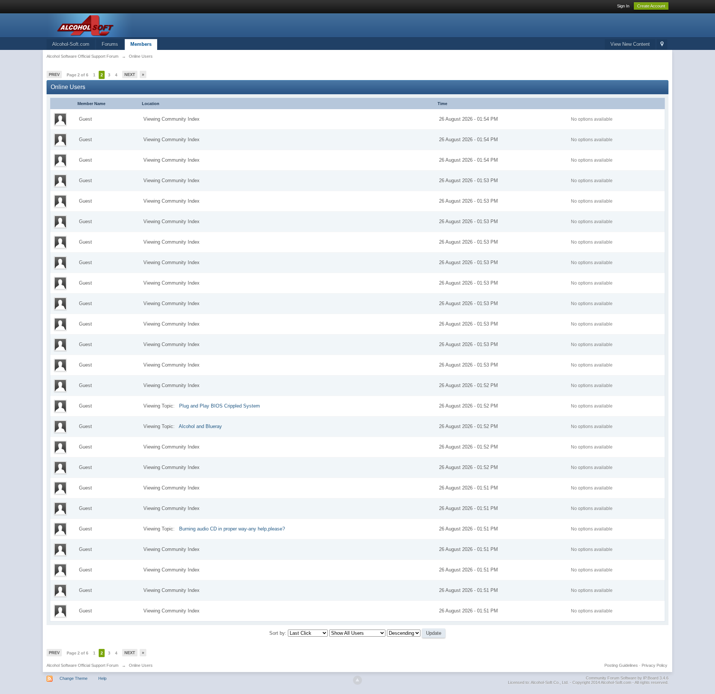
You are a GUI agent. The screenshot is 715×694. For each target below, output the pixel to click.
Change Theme (74, 678)
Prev (54, 74)
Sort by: (278, 633)
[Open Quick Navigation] (662, 44)
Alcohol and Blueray (200, 426)
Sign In (623, 6)
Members (141, 44)
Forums (110, 44)
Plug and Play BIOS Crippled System (219, 406)
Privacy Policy (654, 665)
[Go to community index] (113, 25)
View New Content (630, 44)
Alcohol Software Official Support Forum (82, 665)
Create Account (651, 6)
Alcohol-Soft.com (70, 44)
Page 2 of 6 (77, 75)
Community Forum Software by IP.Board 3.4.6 (627, 678)
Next (129, 74)
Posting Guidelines (621, 665)
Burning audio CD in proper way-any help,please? (232, 529)
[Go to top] (357, 680)
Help (102, 678)
